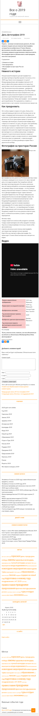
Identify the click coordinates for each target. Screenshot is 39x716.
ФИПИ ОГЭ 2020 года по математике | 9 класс (16, 502)
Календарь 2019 (7, 427)
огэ (35, 572)
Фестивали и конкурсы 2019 (10, 466)
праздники (27, 38)
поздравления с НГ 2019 (11, 581)
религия (4, 592)
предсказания (8, 588)
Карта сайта (5, 637)
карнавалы (5, 563)
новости (19, 572)
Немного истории (7, 62)
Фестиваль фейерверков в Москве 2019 (24, 530)
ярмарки (26, 595)
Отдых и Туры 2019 (8, 440)
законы (11, 559)
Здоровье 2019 (6, 420)
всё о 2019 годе (7, 556)
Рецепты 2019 (6, 463)
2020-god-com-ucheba (9, 407)
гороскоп (15, 556)
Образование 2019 (8, 437)
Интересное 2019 (7, 424)
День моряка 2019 (20, 532)
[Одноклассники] (5, 41)
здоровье (20, 560)
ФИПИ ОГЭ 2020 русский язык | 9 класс (14, 500)
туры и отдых (27, 591)
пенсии (12, 575)
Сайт (3, 378)
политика (24, 581)
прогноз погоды (22, 588)
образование (27, 571)
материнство (29, 563)
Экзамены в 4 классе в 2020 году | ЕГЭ (14, 484)
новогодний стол (11, 572)
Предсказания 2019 (8, 453)
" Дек (3, 624)
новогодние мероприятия (14, 568)
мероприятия (6, 565)
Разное (4, 460)
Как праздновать (7, 64)
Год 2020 (4, 411)
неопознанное (32, 565)
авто (3, 556)
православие (9, 584)
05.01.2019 (6, 38)
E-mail (4, 375)
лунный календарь (18, 563)
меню (35, 563)
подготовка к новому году (18, 578)
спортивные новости (11, 592)
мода (13, 565)
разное (32, 588)
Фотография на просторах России (12, 66)
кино (9, 563)
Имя (3, 372)
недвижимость (22, 565)
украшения (4, 595)
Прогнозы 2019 (6, 457)
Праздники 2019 (6, 31)
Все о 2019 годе (17, 12)
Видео (4, 69)
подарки (18, 575)
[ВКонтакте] (3, 41)
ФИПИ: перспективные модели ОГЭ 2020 (14, 498)
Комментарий (6, 357)
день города (26, 556)
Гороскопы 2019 (7, 414)
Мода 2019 (5, 430)
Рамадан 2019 (16, 539)
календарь (29, 560)
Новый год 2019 (7, 434)
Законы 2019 (6, 417)
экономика (18, 595)
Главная (4, 708)
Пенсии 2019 (6, 443)
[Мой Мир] (8, 41)
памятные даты (5, 575)
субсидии (19, 592)
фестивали (10, 595)
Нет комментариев (16, 38)
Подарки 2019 (6, 447)
